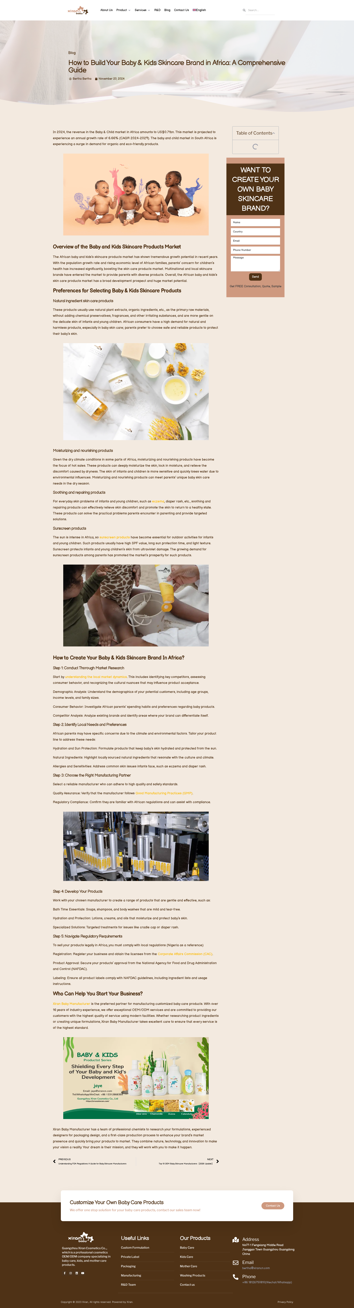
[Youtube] (82, 1273)
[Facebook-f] (64, 1273)
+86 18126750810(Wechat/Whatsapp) (267, 1282)
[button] (123, 10)
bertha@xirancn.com (256, 1268)
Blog (72, 53)
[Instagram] (70, 1273)
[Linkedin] (76, 1273)
